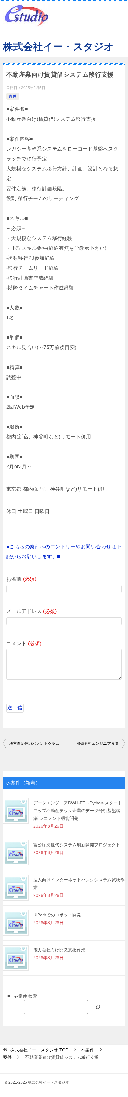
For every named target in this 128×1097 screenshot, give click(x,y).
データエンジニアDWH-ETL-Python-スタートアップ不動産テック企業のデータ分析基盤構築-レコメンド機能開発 (77, 810)
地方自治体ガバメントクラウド (36, 743)
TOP (39, 1049)
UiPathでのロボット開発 (57, 914)
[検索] (98, 1007)
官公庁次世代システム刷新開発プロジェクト (76, 844)
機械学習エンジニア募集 (97, 743)
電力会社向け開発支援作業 (59, 949)
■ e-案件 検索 (20, 996)
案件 (12, 96)
